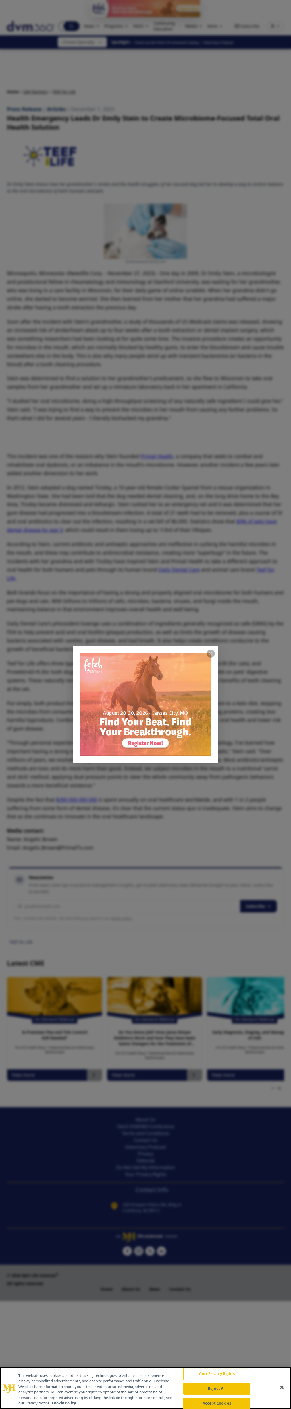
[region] (145, 1388)
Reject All (217, 1388)
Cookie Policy (64, 1403)
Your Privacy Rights (217, 1374)
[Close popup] (211, 654)
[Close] (282, 1387)
